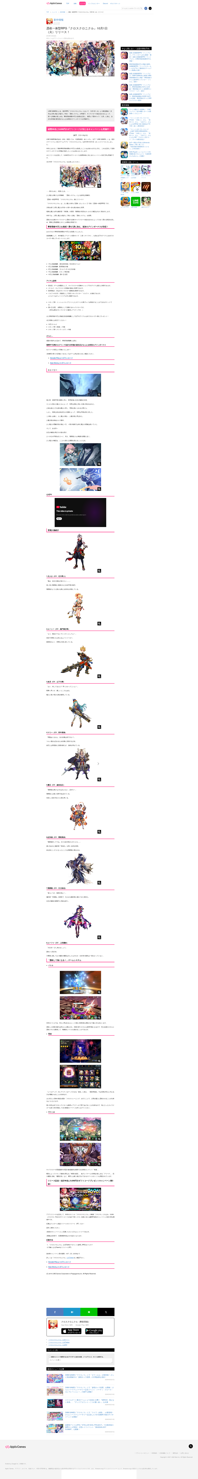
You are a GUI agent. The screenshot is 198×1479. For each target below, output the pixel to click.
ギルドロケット (115, 3)
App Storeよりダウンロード (60, 363)
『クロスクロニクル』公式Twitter (59, 1342)
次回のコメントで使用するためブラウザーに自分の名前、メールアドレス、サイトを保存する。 (77, 1357)
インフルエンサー (94, 3)
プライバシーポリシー (142, 1453)
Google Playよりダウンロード (61, 358)
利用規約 (154, 1453)
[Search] (141, 8)
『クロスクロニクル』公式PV (57, 1345)
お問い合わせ (185, 1453)
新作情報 (59, 19)
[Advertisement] (80, 91)
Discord (105, 3)
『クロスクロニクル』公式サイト (59, 1340)
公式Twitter (70, 1258)
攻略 (75, 3)
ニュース (82, 3)
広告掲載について (165, 1453)
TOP (67, 3)
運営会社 (175, 1453)
